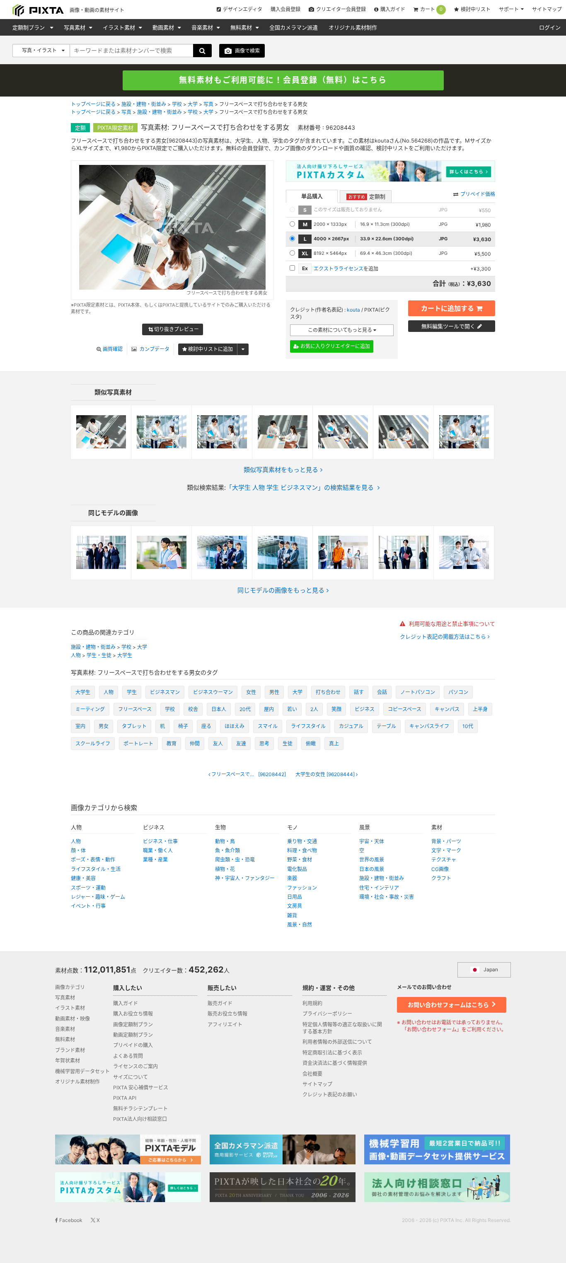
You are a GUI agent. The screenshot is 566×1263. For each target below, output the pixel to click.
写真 (208, 104)
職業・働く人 (158, 850)
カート (431, 9)
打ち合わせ (328, 692)
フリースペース (135, 709)
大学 (193, 104)
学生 (132, 692)
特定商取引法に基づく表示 (332, 1053)
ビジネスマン (165, 692)
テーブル (386, 726)
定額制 (366, 196)
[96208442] (250, 774)
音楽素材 (203, 27)
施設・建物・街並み (143, 104)
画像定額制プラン (133, 1024)
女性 (251, 692)
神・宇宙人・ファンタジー (245, 878)
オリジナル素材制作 (353, 27)
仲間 (195, 743)
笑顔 (336, 709)
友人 (218, 743)
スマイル (268, 726)
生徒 (288, 743)
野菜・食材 (299, 860)
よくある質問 (128, 1056)
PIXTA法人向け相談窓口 (140, 1119)
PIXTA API (124, 1098)
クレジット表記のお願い (329, 1094)
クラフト (441, 878)
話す (359, 692)
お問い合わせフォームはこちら (449, 1004)
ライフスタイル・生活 (96, 869)
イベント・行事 (88, 906)
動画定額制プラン (133, 1035)
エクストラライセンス (338, 269)
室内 (80, 726)
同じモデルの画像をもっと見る (280, 590)
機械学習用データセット (82, 1071)
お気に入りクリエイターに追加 (334, 346)
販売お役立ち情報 (227, 1014)
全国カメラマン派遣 (293, 27)
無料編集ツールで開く (448, 326)
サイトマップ (547, 9)
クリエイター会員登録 (341, 9)
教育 (172, 743)
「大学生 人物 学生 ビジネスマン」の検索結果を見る (300, 487)
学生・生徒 (99, 655)
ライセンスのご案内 (135, 1066)
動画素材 (164, 27)
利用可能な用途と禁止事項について (451, 623)
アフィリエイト (225, 1024)
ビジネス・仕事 (160, 841)
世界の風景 (371, 860)
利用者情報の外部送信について (337, 1042)
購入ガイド (392, 9)
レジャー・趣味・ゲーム (98, 897)
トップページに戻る (93, 104)
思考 (264, 743)
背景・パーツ (446, 841)
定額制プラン (29, 27)
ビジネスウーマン (213, 692)
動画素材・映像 (72, 1019)
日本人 (218, 709)
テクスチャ (443, 860)
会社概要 (312, 1074)
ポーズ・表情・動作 (93, 860)
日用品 (294, 897)
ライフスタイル (308, 726)
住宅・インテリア (379, 888)
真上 (334, 743)
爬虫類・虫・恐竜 (235, 860)
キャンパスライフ (429, 726)
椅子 (183, 726)
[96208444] (325, 774)
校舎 (193, 709)
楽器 (292, 878)
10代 (467, 726)
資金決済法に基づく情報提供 (334, 1063)
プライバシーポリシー (327, 1014)
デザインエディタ (242, 9)
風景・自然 (299, 925)
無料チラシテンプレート (140, 1109)
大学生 (124, 655)
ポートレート (138, 743)
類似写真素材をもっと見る (281, 470)
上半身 (480, 709)
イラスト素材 (120, 27)
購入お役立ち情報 (133, 1014)
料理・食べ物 (302, 850)
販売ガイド (220, 1003)
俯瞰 (311, 743)
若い (292, 709)
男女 (104, 726)
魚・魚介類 (227, 850)
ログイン (550, 27)
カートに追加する (447, 308)
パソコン (458, 692)
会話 (382, 692)
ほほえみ (234, 726)
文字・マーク (446, 850)
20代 (245, 709)
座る (206, 726)
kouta (353, 310)
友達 (241, 743)
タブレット (134, 726)
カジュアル (351, 726)
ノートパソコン (417, 692)
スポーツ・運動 (88, 888)
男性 (274, 692)
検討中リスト (476, 9)
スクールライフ (92, 743)
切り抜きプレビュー (176, 329)
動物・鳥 (225, 841)
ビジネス (365, 709)
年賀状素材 (67, 1060)
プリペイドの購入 (133, 1045)
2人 (314, 709)
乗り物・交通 (302, 841)
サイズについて (130, 1077)
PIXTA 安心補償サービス (140, 1087)
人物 (76, 655)
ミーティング (90, 709)
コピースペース (404, 709)
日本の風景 (371, 869)
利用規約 (312, 1003)
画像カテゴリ (70, 987)
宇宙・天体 (371, 841)
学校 (177, 104)
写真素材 (75, 27)
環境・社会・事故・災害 (386, 897)
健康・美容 (83, 878)
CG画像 (440, 869)
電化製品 (297, 869)
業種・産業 (155, 860)
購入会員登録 (285, 9)
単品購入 (312, 196)
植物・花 (225, 869)
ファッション (302, 888)
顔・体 (78, 850)
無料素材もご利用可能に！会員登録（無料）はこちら (283, 80)
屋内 (269, 709)
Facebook (70, 1220)
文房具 (294, 906)
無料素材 (242, 27)
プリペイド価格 (477, 194)
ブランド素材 (70, 1050)
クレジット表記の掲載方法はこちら (444, 636)
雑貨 (292, 915)
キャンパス (447, 709)
